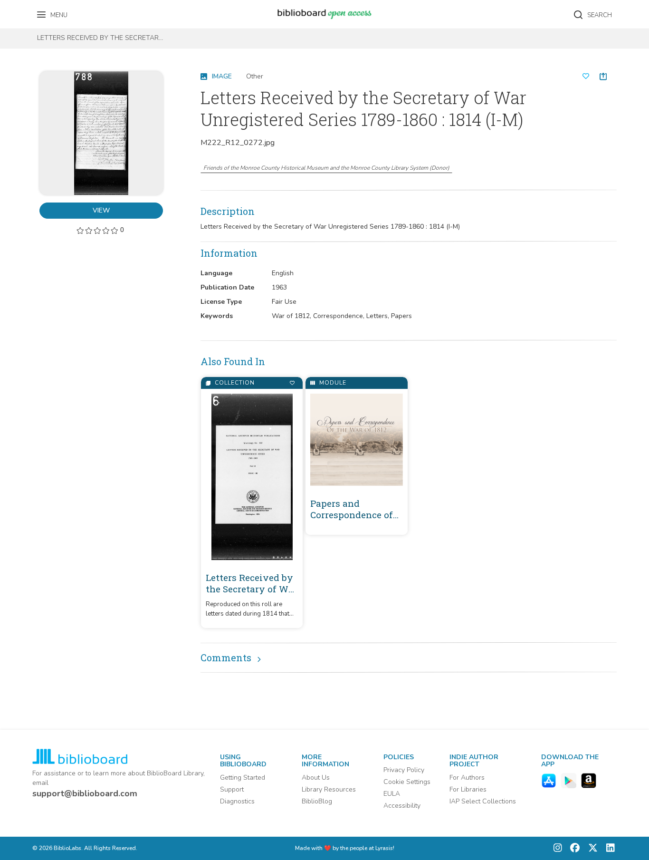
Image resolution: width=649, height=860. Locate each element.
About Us (316, 777)
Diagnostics (237, 801)
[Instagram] (558, 848)
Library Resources (329, 789)
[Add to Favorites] (292, 383)
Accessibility (401, 805)
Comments (225, 657)
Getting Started (242, 777)
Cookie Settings (406, 781)
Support (232, 789)
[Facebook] (572, 848)
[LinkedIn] (608, 848)
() (326, 168)
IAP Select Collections (482, 801)
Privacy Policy (403, 769)
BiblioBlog (317, 801)
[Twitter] (591, 848)
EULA (391, 793)
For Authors (467, 777)
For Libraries (468, 789)
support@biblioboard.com (84, 793)
